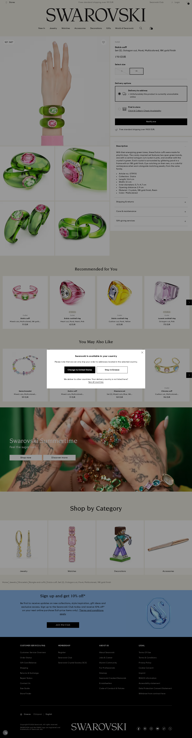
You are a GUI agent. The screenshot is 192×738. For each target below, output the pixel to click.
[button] (142, 352)
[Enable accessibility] (5, 732)
